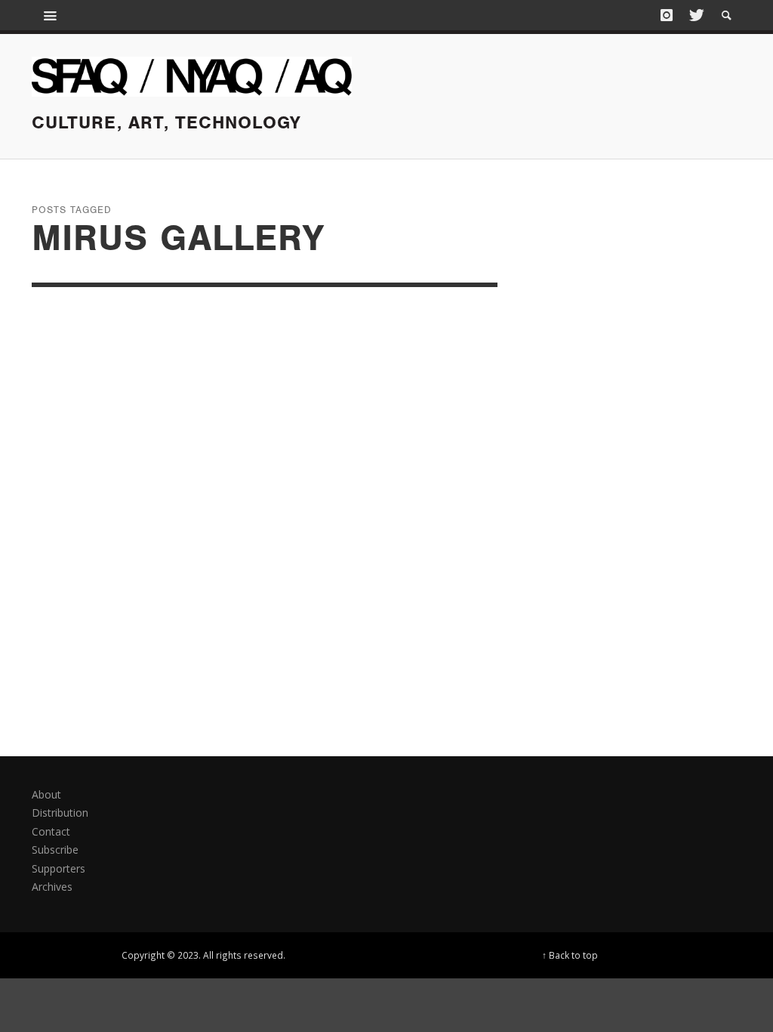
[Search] (50, 15)
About (46, 794)
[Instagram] (666, 15)
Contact (51, 831)
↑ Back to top (570, 955)
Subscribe (55, 849)
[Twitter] (695, 15)
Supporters (58, 868)
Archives (52, 886)
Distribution (60, 812)
